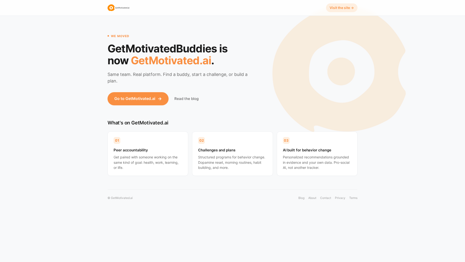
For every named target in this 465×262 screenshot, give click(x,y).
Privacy (340, 198)
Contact (325, 198)
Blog (301, 198)
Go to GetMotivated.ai (138, 98)
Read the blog (186, 98)
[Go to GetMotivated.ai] (118, 8)
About (312, 198)
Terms (353, 198)
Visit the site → (342, 8)
